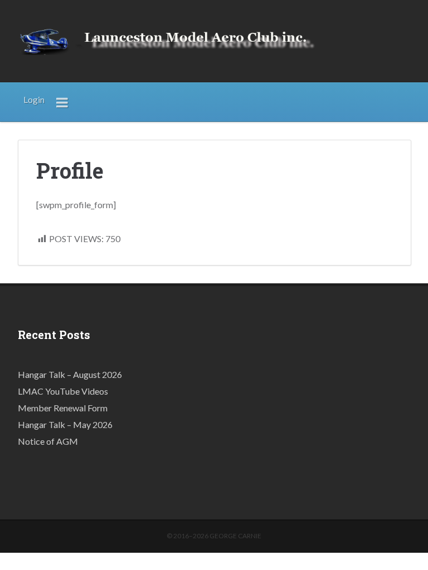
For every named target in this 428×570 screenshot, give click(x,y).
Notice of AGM (48, 441)
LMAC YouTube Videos (63, 391)
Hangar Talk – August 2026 (70, 374)
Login (34, 100)
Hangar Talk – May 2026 (65, 424)
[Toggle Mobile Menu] (62, 101)
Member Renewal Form (63, 407)
